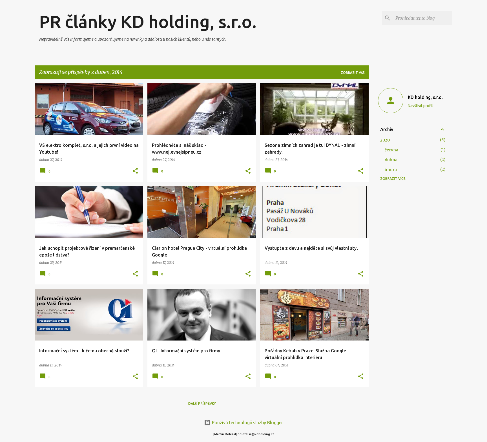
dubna (391, 159)
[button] (135, 171)
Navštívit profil (420, 105)
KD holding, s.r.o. (425, 97)
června (391, 150)
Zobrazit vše (353, 72)
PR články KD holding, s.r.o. (147, 21)
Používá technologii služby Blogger (247, 422)
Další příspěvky (202, 403)
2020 (385, 140)
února (391, 169)
